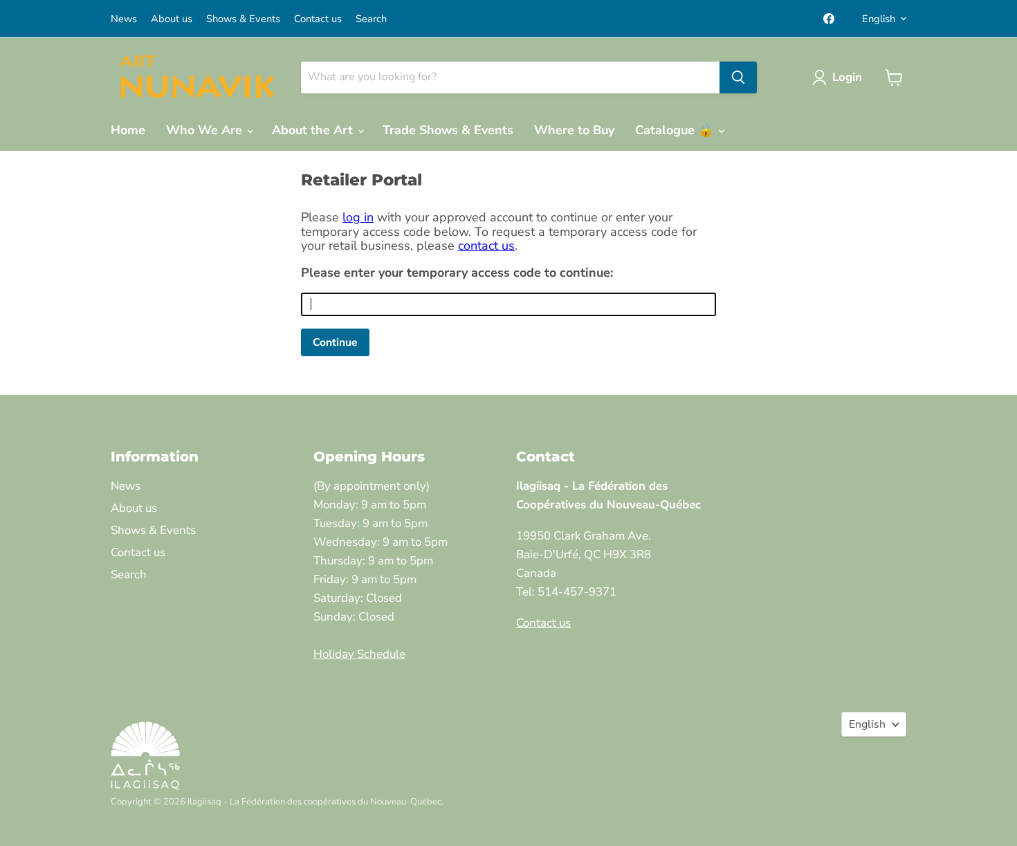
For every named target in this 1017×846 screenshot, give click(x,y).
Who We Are (206, 130)
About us (171, 19)
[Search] (738, 77)
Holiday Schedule (359, 654)
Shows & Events (243, 19)
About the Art (314, 130)
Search (371, 19)
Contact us (318, 19)
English (878, 19)
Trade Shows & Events (448, 130)
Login (847, 77)
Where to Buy (574, 130)
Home (128, 130)
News (124, 19)
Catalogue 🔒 (676, 130)
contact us (486, 245)
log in (358, 217)
